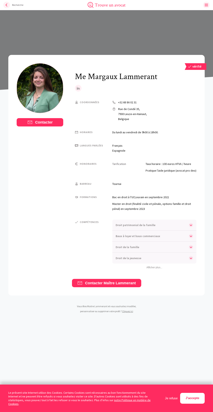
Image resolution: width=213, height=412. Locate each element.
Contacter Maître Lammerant (110, 283)
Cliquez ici (127, 311)
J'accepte (192, 398)
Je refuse (171, 398)
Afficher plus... (154, 267)
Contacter (43, 122)
